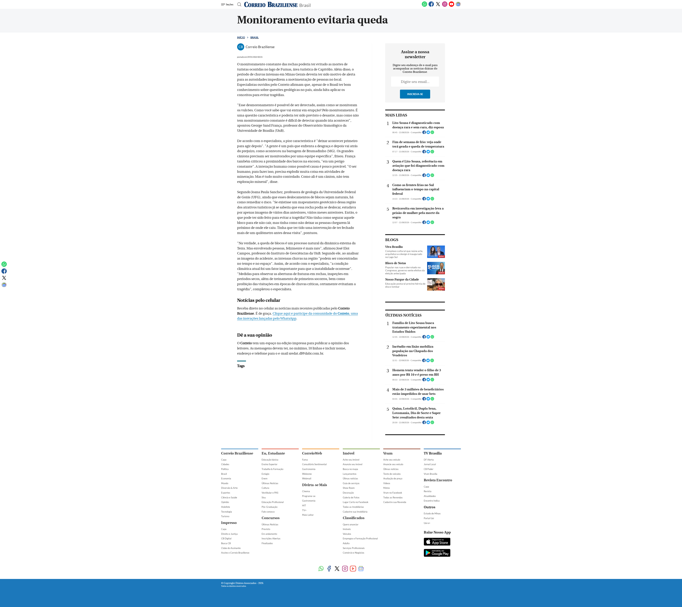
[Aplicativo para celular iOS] (437, 542)
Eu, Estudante (273, 453)
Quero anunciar (350, 524)
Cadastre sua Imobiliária (355, 511)
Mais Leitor (308, 514)
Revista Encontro (438, 480)
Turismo (225, 516)
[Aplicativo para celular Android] (437, 553)
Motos (386, 487)
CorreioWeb (312, 453)
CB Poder (428, 469)
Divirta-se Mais (314, 485)
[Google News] (458, 6)
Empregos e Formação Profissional (360, 538)
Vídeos (386, 483)
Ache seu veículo (391, 459)
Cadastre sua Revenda (394, 502)
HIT (304, 505)
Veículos (347, 533)
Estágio (265, 473)
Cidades (225, 464)
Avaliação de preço (392, 478)
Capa (223, 459)
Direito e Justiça (229, 533)
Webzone (307, 473)
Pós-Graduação (269, 506)
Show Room (349, 487)
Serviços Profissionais (354, 548)
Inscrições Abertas (271, 538)
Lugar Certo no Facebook (355, 502)
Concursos (271, 518)
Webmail (306, 478)
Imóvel (348, 453)
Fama (305, 459)
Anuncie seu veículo (393, 464)
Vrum (388, 453)
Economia (226, 478)
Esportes (225, 492)
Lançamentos (349, 473)
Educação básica (270, 459)
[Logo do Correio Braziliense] (270, 4)
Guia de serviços (351, 483)
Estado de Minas (432, 513)
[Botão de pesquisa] (238, 4)
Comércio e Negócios (353, 552)
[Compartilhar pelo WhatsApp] (432, 133)
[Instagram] (444, 6)
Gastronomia (308, 469)
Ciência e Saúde (229, 497)
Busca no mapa (350, 469)
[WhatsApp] (424, 6)
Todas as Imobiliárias (353, 506)
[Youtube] (451, 6)
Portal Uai (429, 518)
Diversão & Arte (229, 487)
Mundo (224, 483)
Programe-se (308, 496)
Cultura (265, 487)
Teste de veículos (392, 473)
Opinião (225, 502)
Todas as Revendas (393, 497)
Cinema (306, 491)
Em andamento (269, 533)
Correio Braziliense (237, 453)
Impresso (229, 523)
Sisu (264, 497)
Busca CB (226, 543)
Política (225, 469)
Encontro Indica (432, 500)
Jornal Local (430, 464)
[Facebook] (431, 6)
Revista (427, 491)
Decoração (348, 492)
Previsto (266, 529)
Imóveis (347, 529)
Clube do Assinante (231, 548)
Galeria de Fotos (351, 497)
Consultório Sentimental (314, 464)
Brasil (305, 4)
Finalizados (267, 543)
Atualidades (430, 496)
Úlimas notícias (350, 478)
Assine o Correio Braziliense (235, 552)
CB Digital (226, 538)
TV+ (304, 510)
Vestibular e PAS (270, 492)
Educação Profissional (273, 502)
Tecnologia (226, 511)
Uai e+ (427, 523)
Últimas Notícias (270, 483)
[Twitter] (438, 6)
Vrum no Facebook (392, 492)
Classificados (353, 518)
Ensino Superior (269, 464)
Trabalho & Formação (272, 469)
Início (241, 37)
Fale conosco (268, 511)
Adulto (346, 543)
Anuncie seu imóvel (352, 464)
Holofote (225, 506)
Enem (264, 478)
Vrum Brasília (430, 473)
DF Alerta (429, 459)
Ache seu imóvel (351, 459)
